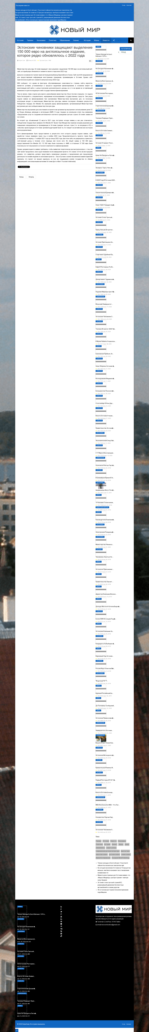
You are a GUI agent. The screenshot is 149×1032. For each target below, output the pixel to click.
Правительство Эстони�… (105, 428)
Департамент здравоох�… (105, 279)
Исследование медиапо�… (105, 378)
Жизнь (96, 40)
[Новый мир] (74, 30)
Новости (106, 40)
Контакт (129, 5)
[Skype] (61, 931)
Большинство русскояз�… (105, 391)
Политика (52, 40)
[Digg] (61, 929)
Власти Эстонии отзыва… (104, 416)
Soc (116, 40)
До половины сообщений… (105, 705)
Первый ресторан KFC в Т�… (106, 780)
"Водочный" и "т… (102, 681)
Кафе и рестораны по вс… (105, 267)
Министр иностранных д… (105, 81)
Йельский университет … (104, 304)
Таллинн (30, 40)
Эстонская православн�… (105, 718)
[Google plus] (61, 914)
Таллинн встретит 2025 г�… (106, 329)
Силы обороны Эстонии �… (105, 366)
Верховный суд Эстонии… (104, 656)
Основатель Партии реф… (105, 817)
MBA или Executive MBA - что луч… (108, 805)
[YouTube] (61, 917)
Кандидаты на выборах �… (105, 644)
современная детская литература (107, 851)
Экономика (41, 40)
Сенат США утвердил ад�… (105, 205)
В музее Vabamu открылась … (106, 341)
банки (127, 844)
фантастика (125, 851)
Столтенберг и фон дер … (105, 403)
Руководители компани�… (105, 520)
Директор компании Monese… (106, 594)
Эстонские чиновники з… (104, 316)
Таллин (98, 841)
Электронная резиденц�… (105, 532)
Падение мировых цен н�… (105, 292)
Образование (65, 40)
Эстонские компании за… (104, 631)
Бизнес (76, 40)
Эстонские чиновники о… (104, 829)
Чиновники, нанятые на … (104, 557)
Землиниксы (100, 848)
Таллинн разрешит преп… (105, 118)
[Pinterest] (61, 921)
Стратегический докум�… (105, 106)
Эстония (20, 40)
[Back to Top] (16, 1030)
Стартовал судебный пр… (105, 254)
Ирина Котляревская (103, 858)
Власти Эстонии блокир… (104, 792)
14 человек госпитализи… (105, 502)
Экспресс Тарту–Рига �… (104, 168)
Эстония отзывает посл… (105, 143)
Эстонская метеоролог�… (105, 755)
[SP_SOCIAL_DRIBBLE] (61, 926)
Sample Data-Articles (102, 507)
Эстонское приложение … (105, 569)
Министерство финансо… (104, 544)
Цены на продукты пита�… (105, 155)
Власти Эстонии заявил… (104, 130)
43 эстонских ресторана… (105, 93)
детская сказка (114, 854)
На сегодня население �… (105, 68)
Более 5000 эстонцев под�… (106, 619)
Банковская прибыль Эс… (105, 354)
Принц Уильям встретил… (105, 230)
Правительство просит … (104, 582)
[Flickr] (61, 924)
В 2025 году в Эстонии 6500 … (106, 180)
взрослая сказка (101, 854)
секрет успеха (111, 848)
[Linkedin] (61, 919)
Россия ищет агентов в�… (105, 668)
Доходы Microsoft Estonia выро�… (108, 606)
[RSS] (61, 907)
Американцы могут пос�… (105, 490)
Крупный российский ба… (104, 693)
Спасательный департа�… (105, 192)
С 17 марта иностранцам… (105, 453)
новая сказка (125, 854)
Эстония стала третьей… (104, 217)
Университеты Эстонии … (104, 730)
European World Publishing (120, 858)
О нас (123, 5)
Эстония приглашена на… (105, 242)
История (87, 40)
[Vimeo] (61, 934)
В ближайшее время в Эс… (105, 478)
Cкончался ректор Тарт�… (105, 465)
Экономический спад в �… (105, 440)
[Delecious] (61, 936)
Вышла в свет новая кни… (105, 743)
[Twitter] (61, 912)
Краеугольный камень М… (105, 767)
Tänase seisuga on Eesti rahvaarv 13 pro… (31, 914)
